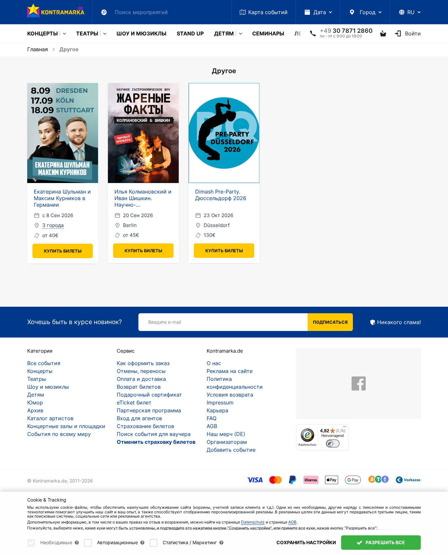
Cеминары (268, 33)
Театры (87, 33)
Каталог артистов (50, 418)
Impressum (220, 402)
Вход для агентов (139, 418)
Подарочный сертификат (149, 394)
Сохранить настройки (306, 542)
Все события (43, 363)
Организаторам (227, 442)
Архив (35, 410)
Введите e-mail (164, 322)
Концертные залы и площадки (66, 426)
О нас (214, 363)
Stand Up (190, 33)
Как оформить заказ (143, 363)
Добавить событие (231, 449)
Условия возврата (230, 394)
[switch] (332, 444)
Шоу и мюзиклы (141, 33)
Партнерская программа (149, 410)
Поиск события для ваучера (154, 434)
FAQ (211, 418)
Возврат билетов (139, 386)
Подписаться (330, 322)
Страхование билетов (145, 426)
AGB (212, 426)
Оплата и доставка (141, 379)
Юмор (35, 402)
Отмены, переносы (141, 371)
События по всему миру (59, 434)
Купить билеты (63, 251)
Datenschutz (253, 522)
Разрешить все (385, 542)
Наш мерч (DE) (226, 434)
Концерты (42, 33)
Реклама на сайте (230, 371)
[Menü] (345, 428)
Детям (224, 33)
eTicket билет (134, 402)
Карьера (217, 410)
